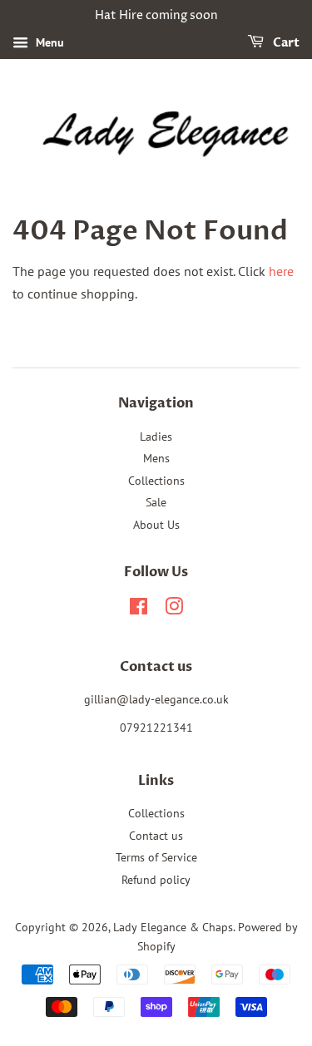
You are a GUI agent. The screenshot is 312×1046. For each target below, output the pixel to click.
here (281, 271)
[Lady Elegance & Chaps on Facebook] (138, 609)
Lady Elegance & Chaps (173, 927)
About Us (156, 524)
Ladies (156, 436)
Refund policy (156, 879)
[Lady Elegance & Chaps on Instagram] (174, 609)
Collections (156, 480)
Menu (48, 42)
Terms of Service (156, 857)
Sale (156, 502)
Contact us (156, 835)
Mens (156, 458)
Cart (285, 43)
